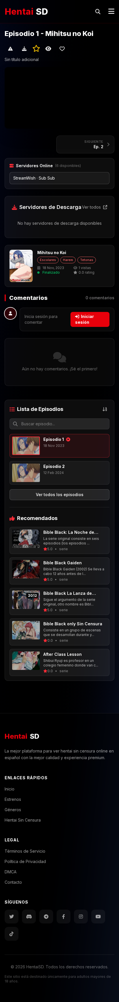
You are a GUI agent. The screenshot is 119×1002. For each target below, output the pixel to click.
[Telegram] (46, 916)
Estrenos (13, 799)
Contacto (13, 882)
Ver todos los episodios (59, 494)
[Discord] (29, 916)
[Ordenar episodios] (104, 409)
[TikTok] (11, 934)
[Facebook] (63, 916)
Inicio (9, 788)
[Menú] (111, 11)
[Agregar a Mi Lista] (62, 48)
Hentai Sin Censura (23, 820)
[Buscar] (98, 11)
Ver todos (92, 207)
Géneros (13, 809)
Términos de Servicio (25, 851)
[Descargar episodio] (24, 48)
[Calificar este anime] (36, 49)
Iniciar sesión (84, 319)
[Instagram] (81, 916)
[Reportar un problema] (10, 48)
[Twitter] (11, 916)
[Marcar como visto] (48, 48)
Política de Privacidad (25, 861)
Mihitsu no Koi (51, 252)
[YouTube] (98, 916)
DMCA (10, 871)
